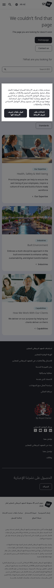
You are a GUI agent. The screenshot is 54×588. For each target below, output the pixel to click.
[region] (27, 102)
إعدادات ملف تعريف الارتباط (39, 113)
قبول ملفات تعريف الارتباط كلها (15, 113)
